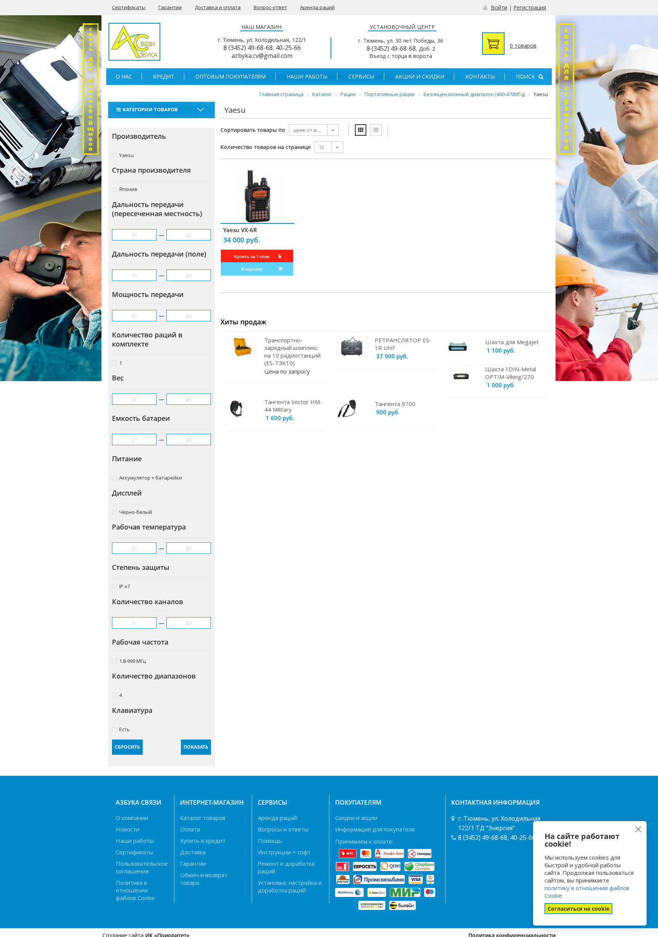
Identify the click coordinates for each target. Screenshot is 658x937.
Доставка (193, 852)
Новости (127, 829)
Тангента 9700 (395, 404)
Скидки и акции (356, 817)
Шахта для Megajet (512, 342)
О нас (124, 76)
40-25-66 (288, 47)
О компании (132, 817)
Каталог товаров (202, 817)
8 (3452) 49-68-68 (248, 47)
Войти (499, 7)
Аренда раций (317, 7)
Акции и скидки (419, 76)
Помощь (270, 840)
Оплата (190, 829)
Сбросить (127, 747)
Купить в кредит (202, 840)
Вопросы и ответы (283, 829)
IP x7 (124, 586)
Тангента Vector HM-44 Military (293, 405)
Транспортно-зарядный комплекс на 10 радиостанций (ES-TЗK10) (292, 351)
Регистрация (529, 7)
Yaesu (126, 155)
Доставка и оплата (218, 7)
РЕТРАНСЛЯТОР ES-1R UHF (403, 343)
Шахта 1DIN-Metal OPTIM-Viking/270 (510, 372)
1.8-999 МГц (132, 661)
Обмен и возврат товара (203, 878)
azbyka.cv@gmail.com (262, 55)
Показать (196, 747)
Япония (128, 189)
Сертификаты (128, 7)
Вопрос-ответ (270, 7)
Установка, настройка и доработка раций (290, 886)
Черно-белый (135, 512)
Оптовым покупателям (230, 76)
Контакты (480, 76)
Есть (124, 729)
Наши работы (307, 76)
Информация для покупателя (375, 829)
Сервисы (361, 76)
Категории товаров (150, 109)
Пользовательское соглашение (142, 867)
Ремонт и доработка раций (286, 867)
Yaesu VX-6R (240, 229)
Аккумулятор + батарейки (150, 477)
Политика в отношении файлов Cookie (135, 890)
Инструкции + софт (284, 852)
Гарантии (170, 7)
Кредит (163, 76)
